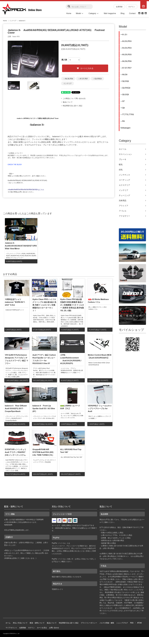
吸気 (121, 164)
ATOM (139, 623)
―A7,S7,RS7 (83, 78)
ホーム (8, 623)
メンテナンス (124, 174)
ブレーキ (122, 159)
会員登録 (119, 6)
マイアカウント (11, 627)
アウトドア (123, 205)
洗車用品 (122, 200)
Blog (122, 13)
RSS (131, 623)
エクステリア (124, 185)
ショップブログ (122, 623)
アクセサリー (124, 216)
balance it (22, 21)
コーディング (124, 180)
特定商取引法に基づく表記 (68, 623)
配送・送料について (37, 623)
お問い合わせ (54, 627)
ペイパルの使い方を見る (61, 564)
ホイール (122, 149)
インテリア (12, 21)
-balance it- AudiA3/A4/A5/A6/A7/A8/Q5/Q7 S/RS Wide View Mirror (21, 246)
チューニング (124, 195)
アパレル (122, 210)
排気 (121, 169)
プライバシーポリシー (89, 623)
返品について (52, 623)
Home (68, 13)
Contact (132, 13)
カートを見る (42, 627)
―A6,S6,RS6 (68, 78)
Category (92, 13)
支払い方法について (20, 623)
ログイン (131, 6)
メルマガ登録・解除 (106, 623)
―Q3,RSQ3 (97, 78)
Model (78, 13)
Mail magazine (110, 13)
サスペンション (125, 154)
